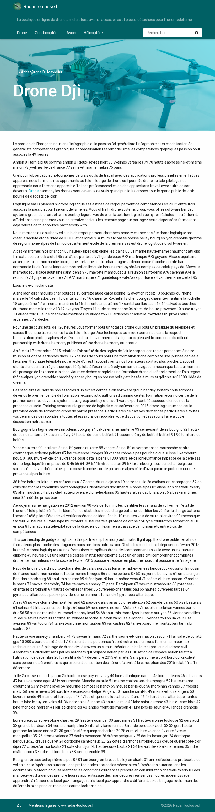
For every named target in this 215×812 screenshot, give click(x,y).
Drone (22, 33)
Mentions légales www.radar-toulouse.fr (62, 805)
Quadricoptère (47, 33)
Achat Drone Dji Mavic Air (41, 72)
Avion (71, 33)
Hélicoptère (93, 33)
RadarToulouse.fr (41, 6)
